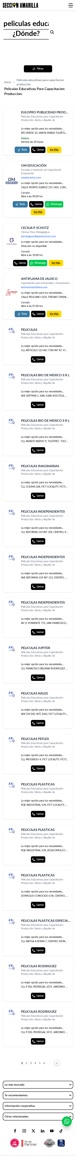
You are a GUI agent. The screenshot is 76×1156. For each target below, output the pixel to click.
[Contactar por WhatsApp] (67, 1121)
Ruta (24, 150)
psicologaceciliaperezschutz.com (38, 236)
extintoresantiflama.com (34, 287)
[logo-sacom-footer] (38, 1140)
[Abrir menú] (70, 5)
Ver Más (54, 150)
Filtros (40, 69)
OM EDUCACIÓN (33, 165)
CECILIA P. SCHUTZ (35, 228)
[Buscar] (52, 32)
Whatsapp (56, 204)
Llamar (40, 150)
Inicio (7, 82)
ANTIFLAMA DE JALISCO (39, 279)
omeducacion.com (31, 178)
